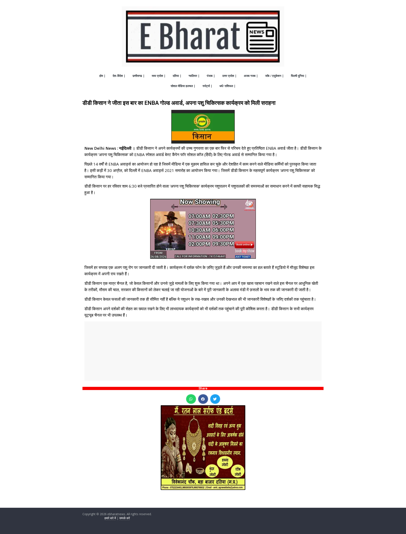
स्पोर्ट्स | (207, 86)
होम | (102, 76)
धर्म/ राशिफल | (227, 86)
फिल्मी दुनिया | (299, 76)
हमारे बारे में (110, 518)
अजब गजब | (251, 76)
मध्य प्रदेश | (159, 76)
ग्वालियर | (194, 76)
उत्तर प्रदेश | (229, 76)
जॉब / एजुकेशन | (274, 76)
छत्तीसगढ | (139, 76)
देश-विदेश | (119, 76)
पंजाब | (211, 76)
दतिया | (177, 76)
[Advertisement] (203, 351)
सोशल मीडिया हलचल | (183, 86)
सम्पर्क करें (124, 518)
